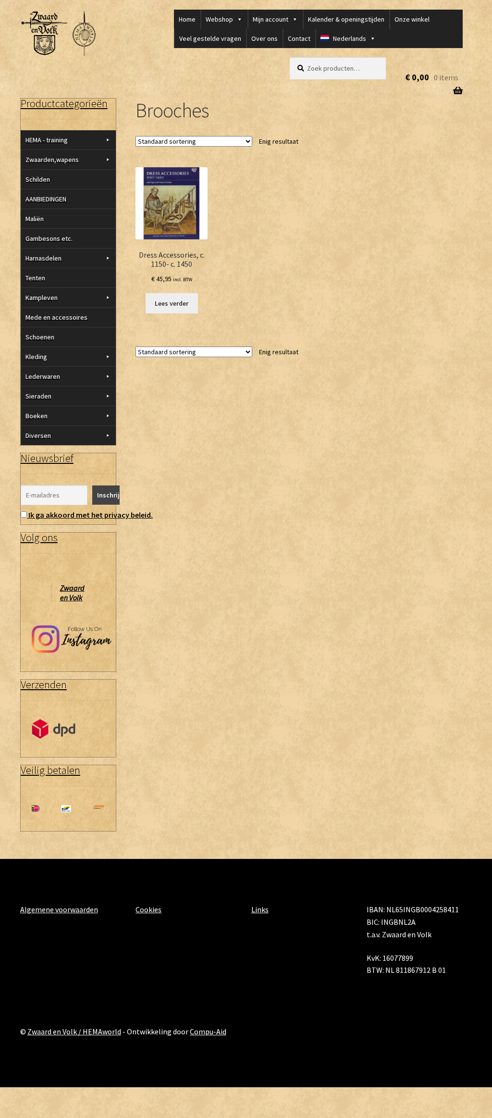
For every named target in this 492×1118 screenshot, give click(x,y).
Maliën (34, 218)
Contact (299, 38)
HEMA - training (46, 140)
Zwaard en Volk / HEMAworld (74, 1031)
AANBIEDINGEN (45, 199)
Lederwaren (42, 376)
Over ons (264, 38)
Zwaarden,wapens (52, 159)
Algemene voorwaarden (59, 909)
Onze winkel (412, 19)
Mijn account (270, 19)
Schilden (37, 179)
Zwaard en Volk (72, 592)
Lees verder (171, 303)
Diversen (38, 435)
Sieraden (38, 396)
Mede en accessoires (56, 317)
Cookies (148, 909)
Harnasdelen (43, 258)
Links (260, 909)
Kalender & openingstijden (346, 19)
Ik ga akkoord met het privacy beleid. (90, 515)
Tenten (35, 277)
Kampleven (41, 297)
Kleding (36, 356)
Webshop (219, 19)
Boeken (36, 415)
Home (187, 19)
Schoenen (39, 337)
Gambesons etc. (49, 238)
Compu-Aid (208, 1031)
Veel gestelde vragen (210, 38)
